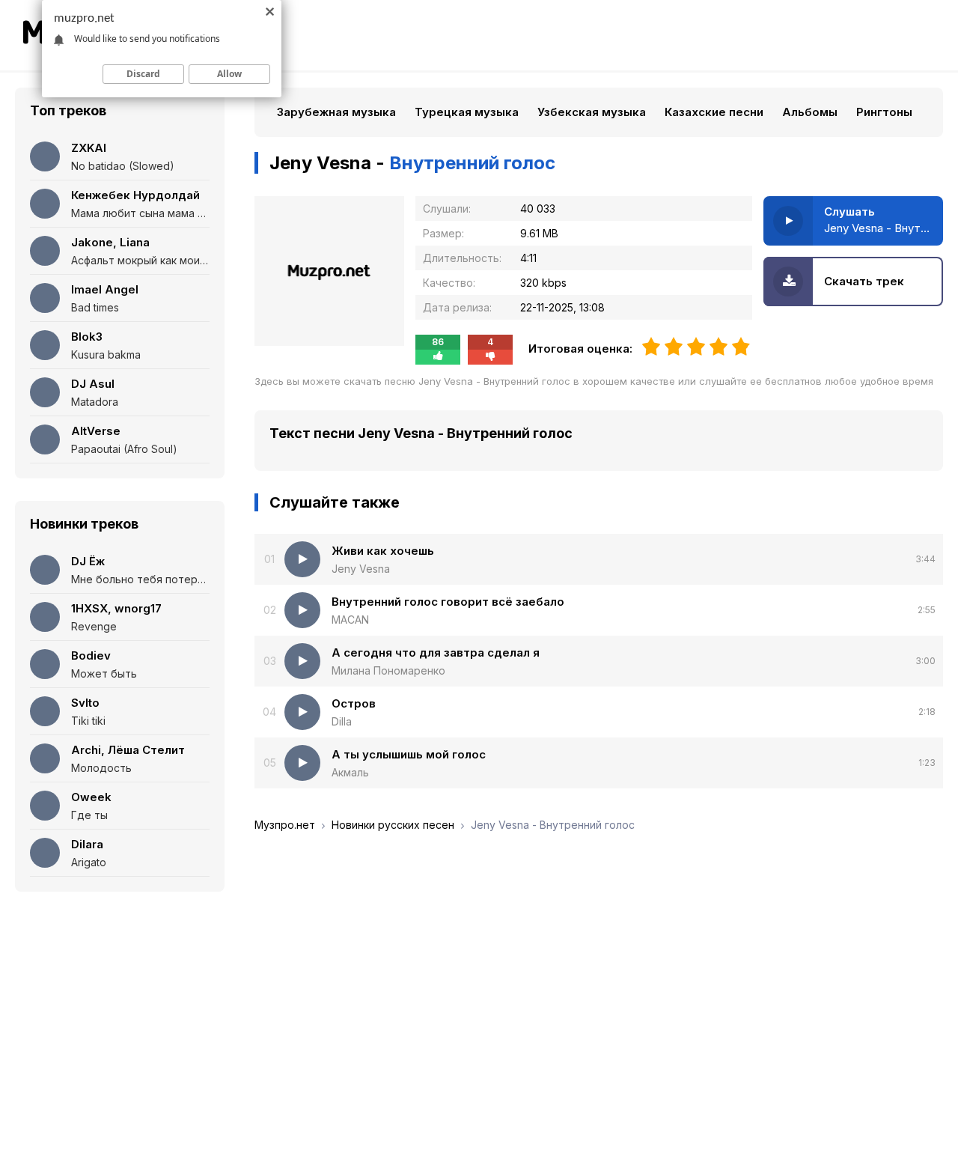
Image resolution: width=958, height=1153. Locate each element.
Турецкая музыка (467, 112)
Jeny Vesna (361, 568)
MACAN (350, 619)
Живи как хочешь (383, 551)
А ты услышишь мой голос (409, 754)
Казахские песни (714, 112)
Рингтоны (884, 112)
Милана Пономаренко (388, 670)
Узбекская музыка (591, 112)
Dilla (342, 721)
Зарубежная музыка (336, 112)
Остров (354, 703)
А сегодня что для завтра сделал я (436, 652)
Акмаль (350, 772)
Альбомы (810, 112)
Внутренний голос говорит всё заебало (448, 601)
